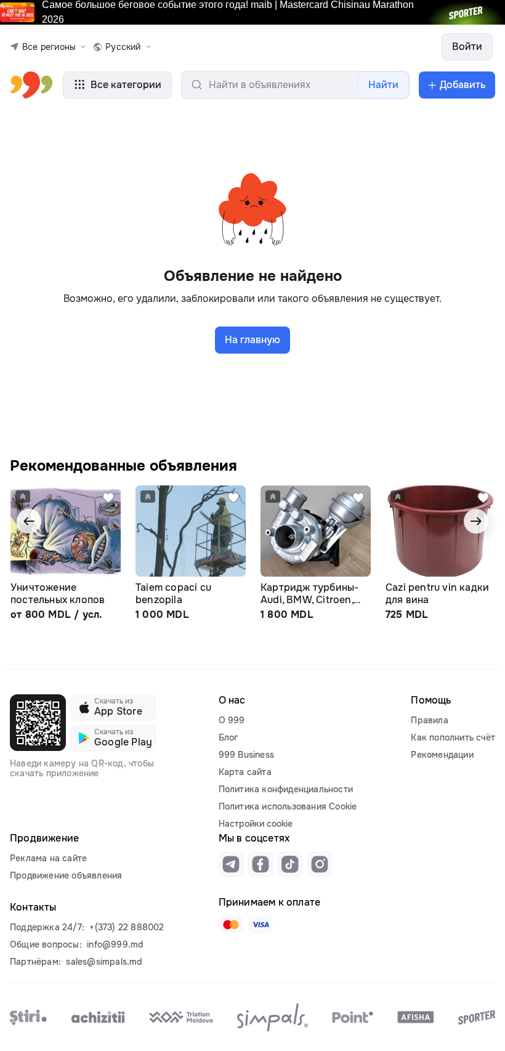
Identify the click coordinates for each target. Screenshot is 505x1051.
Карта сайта (245, 772)
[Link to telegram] (231, 864)
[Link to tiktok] (290, 864)
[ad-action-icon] (108, 497)
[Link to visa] (260, 924)
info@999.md (115, 944)
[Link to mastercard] (231, 924)
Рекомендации (442, 755)
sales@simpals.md (104, 962)
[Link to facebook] (260, 864)
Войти (467, 46)
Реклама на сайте (48, 858)
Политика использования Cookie (288, 806)
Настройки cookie (256, 824)
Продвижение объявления (66, 875)
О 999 (232, 720)
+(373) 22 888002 (126, 927)
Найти (383, 84)
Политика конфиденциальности (286, 789)
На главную (252, 339)
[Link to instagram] (319, 864)
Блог (228, 737)
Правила (429, 720)
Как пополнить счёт (453, 737)
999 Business (246, 755)
